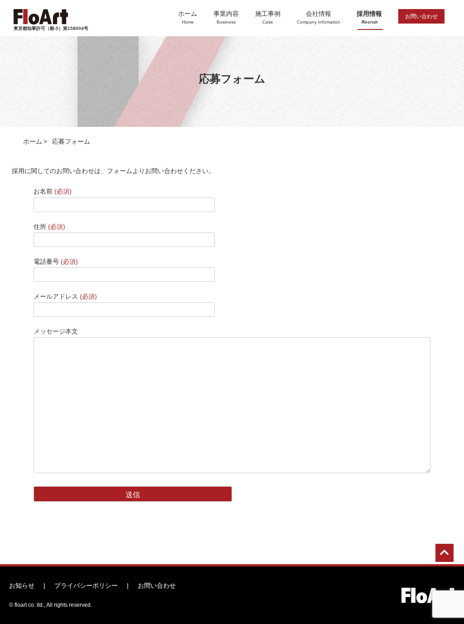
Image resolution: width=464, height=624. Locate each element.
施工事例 (267, 17)
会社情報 (318, 17)
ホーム (187, 17)
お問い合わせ (421, 16)
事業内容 (226, 17)
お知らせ (21, 585)
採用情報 (369, 17)
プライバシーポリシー (86, 585)
